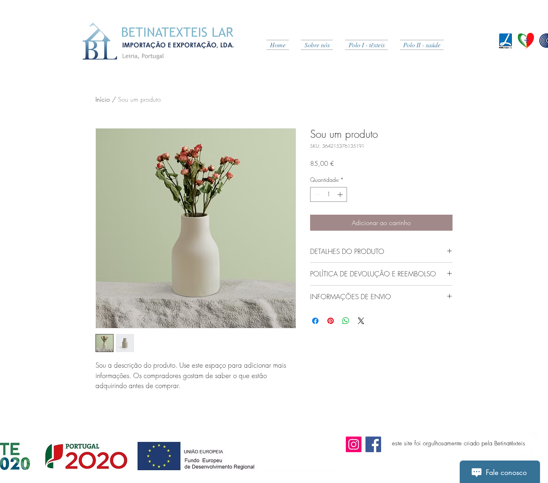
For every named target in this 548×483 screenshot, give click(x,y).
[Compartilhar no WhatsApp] (346, 321)
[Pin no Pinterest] (330, 321)
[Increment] (341, 194)
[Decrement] (316, 194)
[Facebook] (373, 444)
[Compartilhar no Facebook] (315, 321)
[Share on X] (361, 321)
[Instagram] (353, 444)
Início (102, 99)
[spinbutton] (328, 194)
